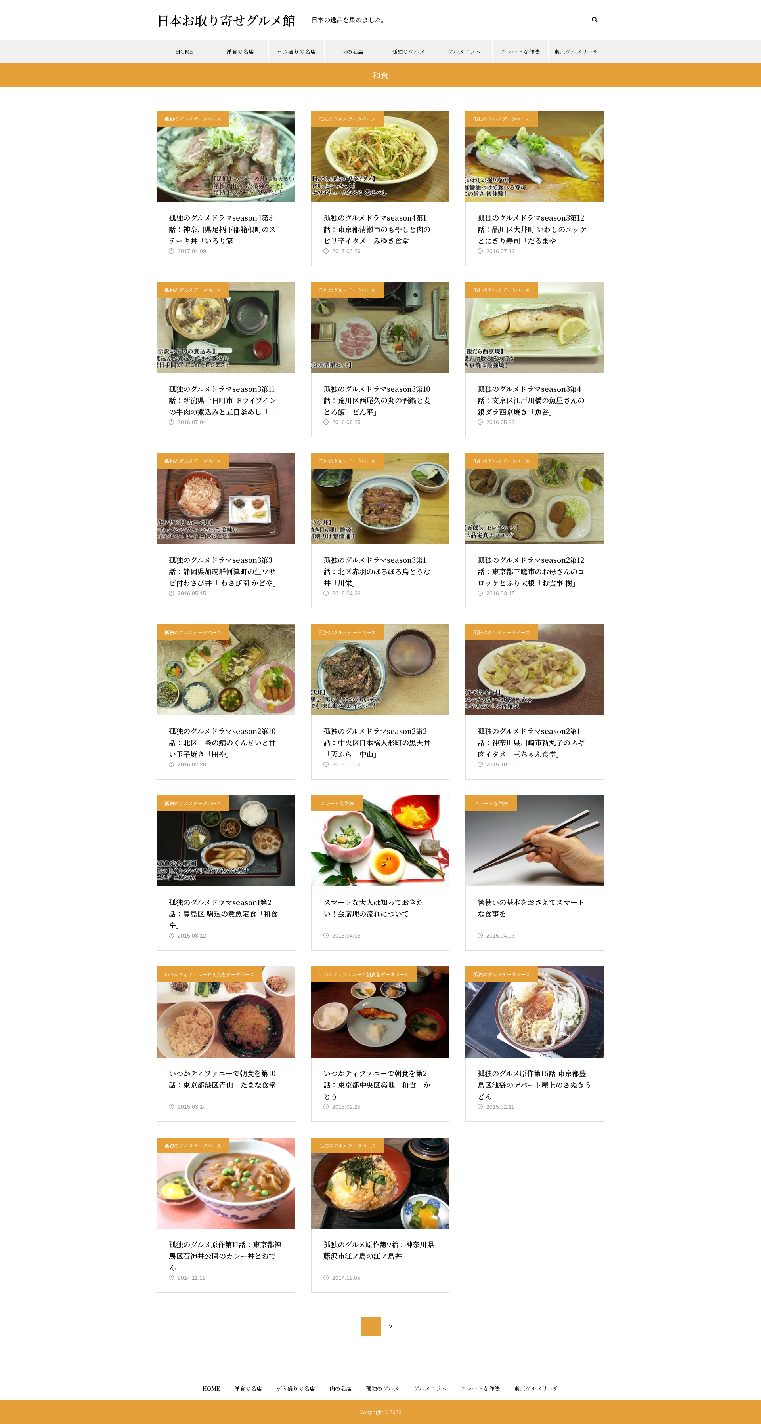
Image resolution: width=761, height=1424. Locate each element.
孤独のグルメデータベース (192, 118)
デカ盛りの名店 (296, 51)
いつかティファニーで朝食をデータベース (209, 974)
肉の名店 (352, 51)
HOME (184, 51)
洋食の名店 (240, 51)
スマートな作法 (520, 51)
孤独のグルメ (408, 51)
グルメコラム (464, 51)
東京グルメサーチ (576, 51)
